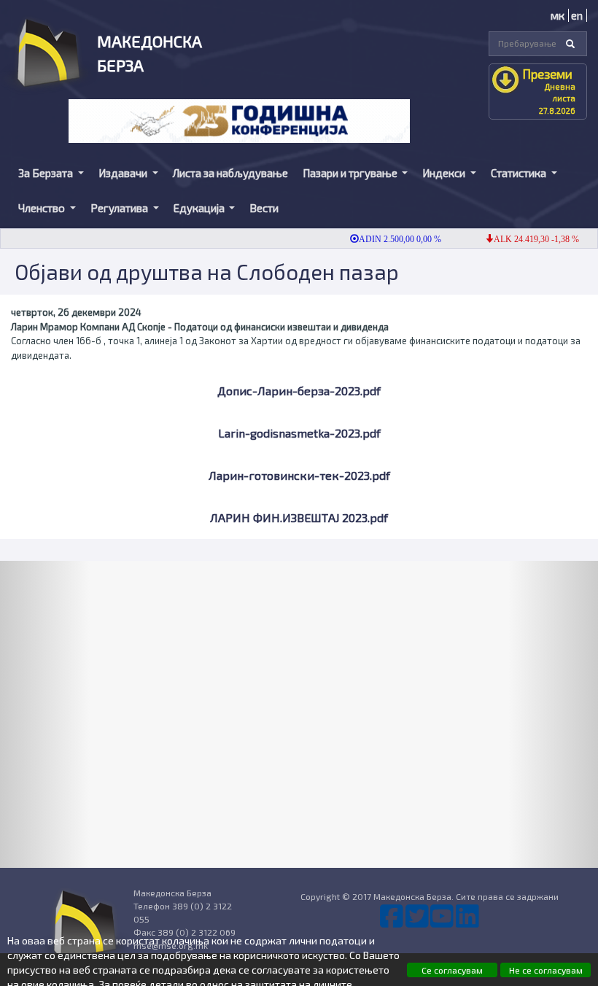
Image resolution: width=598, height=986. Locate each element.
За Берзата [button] (46, 172)
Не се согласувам (546, 970)
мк (557, 15)
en (577, 15)
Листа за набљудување (230, 172)
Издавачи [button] (124, 172)
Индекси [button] (444, 172)
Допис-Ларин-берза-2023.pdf (299, 390)
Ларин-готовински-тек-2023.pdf (299, 475)
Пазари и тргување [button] (351, 172)
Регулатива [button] (120, 207)
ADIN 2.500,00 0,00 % (390, 239)
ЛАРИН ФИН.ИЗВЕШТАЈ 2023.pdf (299, 517)
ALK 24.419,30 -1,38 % (527, 239)
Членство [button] (42, 207)
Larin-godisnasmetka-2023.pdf (299, 433)
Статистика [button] (519, 172)
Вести (264, 207)
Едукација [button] (200, 207)
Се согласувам (452, 970)
